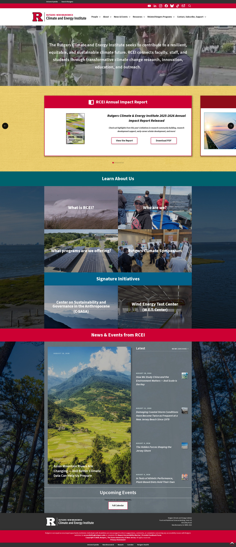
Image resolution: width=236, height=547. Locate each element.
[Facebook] (166, 5)
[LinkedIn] (155, 5)
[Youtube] (149, 5)
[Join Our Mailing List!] (183, 5)
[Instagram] (160, 5)
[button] (189, 6)
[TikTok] (177, 5)
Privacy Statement (118, 540)
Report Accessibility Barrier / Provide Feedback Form (139, 535)
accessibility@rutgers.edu (94, 535)
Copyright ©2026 (92, 537)
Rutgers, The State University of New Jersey (118, 537)
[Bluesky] (172, 5)
